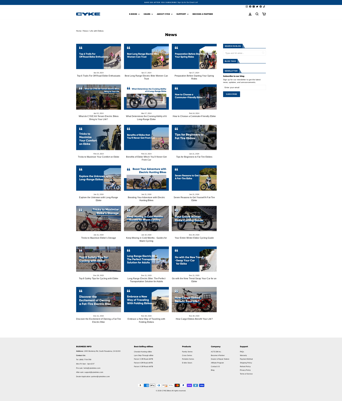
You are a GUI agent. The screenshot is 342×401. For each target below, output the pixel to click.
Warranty (243, 355)
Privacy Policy (245, 370)
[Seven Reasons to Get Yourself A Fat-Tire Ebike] (194, 178)
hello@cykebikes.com (92, 368)
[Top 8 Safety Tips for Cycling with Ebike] (98, 259)
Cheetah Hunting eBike (143, 352)
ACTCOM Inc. (216, 352)
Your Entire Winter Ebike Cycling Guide (194, 238)
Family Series (187, 352)
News (85, 31)
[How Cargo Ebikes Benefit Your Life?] (194, 299)
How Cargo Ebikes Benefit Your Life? (194, 319)
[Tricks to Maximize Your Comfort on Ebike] (98, 137)
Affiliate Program (217, 363)
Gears (147, 14)
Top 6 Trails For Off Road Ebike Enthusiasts (98, 76)
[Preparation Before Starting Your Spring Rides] (194, 56)
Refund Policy (245, 366)
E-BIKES (133, 14)
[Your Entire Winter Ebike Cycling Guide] (194, 218)
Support (181, 14)
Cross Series (187, 355)
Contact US (215, 366)
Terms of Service (246, 374)
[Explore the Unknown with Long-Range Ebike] (98, 178)
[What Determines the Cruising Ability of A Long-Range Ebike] (146, 97)
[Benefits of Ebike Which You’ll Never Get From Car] (146, 137)
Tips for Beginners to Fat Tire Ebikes (194, 157)
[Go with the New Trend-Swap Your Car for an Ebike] (194, 259)
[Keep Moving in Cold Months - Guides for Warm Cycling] (146, 218)
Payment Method (246, 359)
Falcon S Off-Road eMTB (143, 359)
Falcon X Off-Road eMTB (143, 366)
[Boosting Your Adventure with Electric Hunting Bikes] (146, 178)
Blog (212, 370)
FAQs (242, 352)
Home (78, 31)
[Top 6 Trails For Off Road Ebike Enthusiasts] (98, 56)
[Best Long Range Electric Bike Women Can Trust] (146, 56)
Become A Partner (203, 14)
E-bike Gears (187, 363)
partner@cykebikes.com (100, 376)
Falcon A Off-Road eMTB (143, 363)
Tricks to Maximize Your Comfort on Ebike (98, 157)
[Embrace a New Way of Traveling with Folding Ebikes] (146, 299)
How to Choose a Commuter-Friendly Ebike (194, 116)
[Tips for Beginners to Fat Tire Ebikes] (194, 137)
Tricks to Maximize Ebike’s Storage (98, 238)
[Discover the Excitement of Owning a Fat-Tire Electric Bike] (98, 299)
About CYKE (163, 14)
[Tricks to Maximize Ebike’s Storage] (98, 218)
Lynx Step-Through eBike (143, 355)
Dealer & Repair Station (220, 359)
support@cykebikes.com (93, 372)
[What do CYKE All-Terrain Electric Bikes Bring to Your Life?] (98, 97)
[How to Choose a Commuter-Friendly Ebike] (194, 97)
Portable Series (188, 359)
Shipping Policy (246, 363)
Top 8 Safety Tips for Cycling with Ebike (98, 278)
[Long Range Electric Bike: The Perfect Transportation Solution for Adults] (146, 259)
